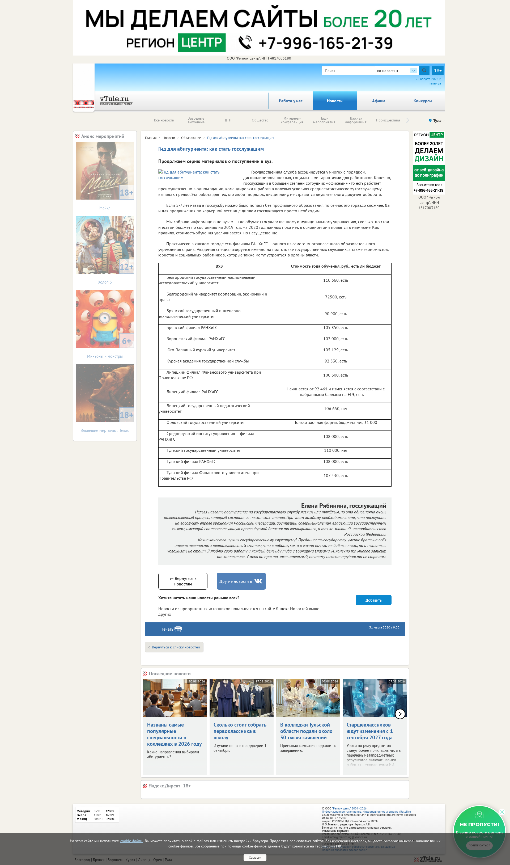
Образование (191, 138)
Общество (260, 120)
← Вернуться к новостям (183, 581)
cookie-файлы (131, 840)
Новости (335, 100)
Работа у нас (291, 100)
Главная (150, 138)
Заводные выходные (196, 120)
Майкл (116, 198)
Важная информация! (356, 120)
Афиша (378, 100)
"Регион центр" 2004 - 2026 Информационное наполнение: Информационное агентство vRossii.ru (366, 810)
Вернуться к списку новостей (176, 647)
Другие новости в (235, 581)
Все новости (164, 120)
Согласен (255, 857)
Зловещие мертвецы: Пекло (107, 421)
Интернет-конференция (292, 120)
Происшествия (388, 120)
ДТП (228, 120)
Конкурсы (423, 100)
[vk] (258, 581)
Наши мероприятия (324, 120)
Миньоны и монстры (109, 347)
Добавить (374, 600)
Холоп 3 (116, 273)
